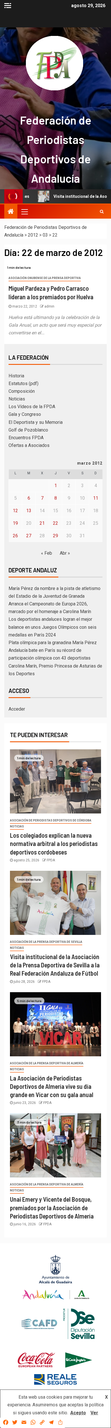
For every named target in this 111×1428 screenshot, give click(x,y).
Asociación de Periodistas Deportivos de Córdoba (50, 820)
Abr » (65, 553)
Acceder (17, 709)
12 (15, 510)
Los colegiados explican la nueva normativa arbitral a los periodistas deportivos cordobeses (54, 843)
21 (42, 523)
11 (95, 498)
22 (55, 523)
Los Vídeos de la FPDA (32, 406)
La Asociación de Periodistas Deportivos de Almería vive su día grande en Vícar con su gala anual (51, 1086)
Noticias (17, 399)
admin (49, 306)
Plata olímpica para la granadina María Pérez (53, 642)
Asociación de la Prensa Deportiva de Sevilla (46, 941)
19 (15, 523)
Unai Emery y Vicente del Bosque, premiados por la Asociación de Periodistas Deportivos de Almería (52, 1207)
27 (28, 535)
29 (55, 535)
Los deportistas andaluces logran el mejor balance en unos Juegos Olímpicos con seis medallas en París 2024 (52, 627)
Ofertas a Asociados (29, 445)
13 (28, 510)
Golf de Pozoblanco (28, 430)
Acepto (78, 1412)
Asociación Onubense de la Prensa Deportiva (45, 278)
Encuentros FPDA (26, 437)
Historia (16, 376)
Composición (22, 391)
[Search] (101, 211)
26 (15, 535)
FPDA (51, 860)
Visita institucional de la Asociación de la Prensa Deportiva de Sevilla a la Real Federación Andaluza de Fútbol (55, 965)
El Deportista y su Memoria (36, 422)
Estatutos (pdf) (23, 383)
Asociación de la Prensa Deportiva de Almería (46, 1063)
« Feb (46, 553)
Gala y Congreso (25, 414)
